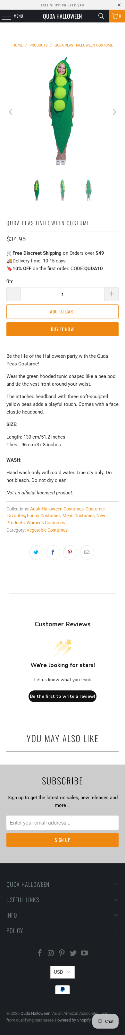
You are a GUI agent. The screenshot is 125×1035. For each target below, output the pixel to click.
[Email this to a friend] (87, 552)
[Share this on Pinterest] (70, 552)
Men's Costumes (79, 515)
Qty (9, 280)
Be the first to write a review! (62, 696)
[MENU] (3, 16)
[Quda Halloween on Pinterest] (62, 954)
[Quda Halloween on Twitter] (73, 954)
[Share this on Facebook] (53, 552)
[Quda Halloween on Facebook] (40, 954)
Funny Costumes (44, 515)
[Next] (114, 112)
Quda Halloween (62, 16)
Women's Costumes (46, 522)
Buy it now (62, 329)
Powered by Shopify (73, 1020)
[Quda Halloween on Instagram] (51, 954)
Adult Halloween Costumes (57, 508)
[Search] (101, 16)
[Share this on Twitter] (36, 552)
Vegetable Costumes (47, 530)
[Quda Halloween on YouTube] (84, 954)
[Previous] (11, 112)
